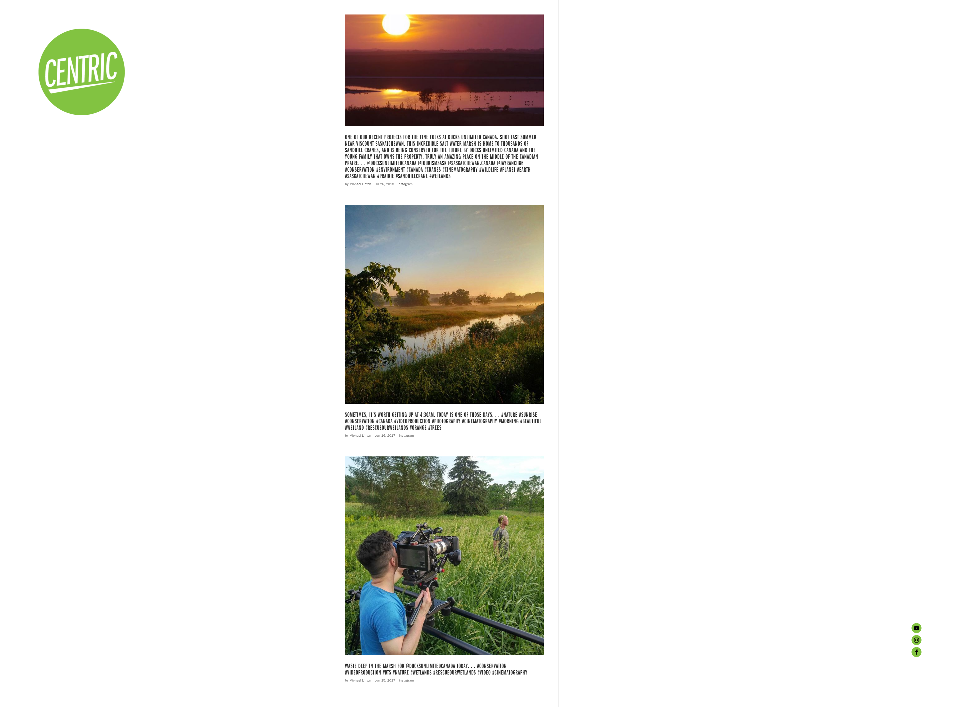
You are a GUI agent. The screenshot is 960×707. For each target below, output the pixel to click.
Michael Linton (360, 184)
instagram (405, 184)
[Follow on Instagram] (917, 640)
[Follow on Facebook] (917, 652)
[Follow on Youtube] (917, 628)
